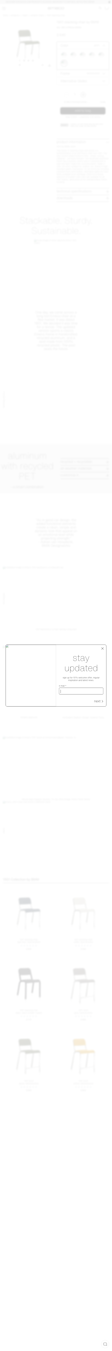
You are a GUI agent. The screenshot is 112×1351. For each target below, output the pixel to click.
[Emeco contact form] (105, 1344)
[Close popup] (102, 648)
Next (97, 701)
